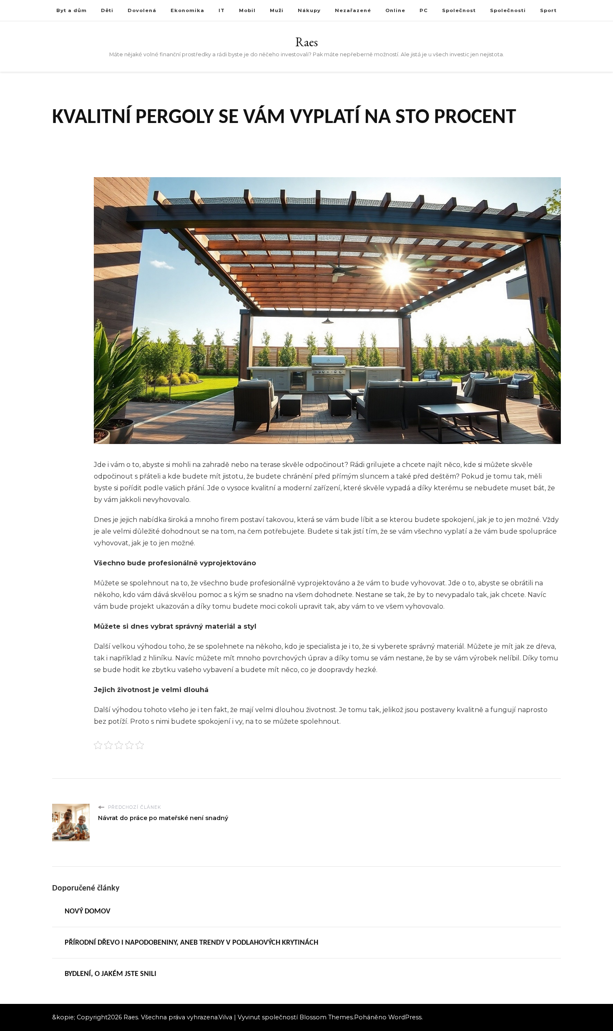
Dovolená (142, 10)
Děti (107, 10)
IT (222, 10)
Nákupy (309, 10)
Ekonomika (187, 10)
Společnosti (508, 10)
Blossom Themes (326, 1017)
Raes (306, 42)
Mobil (247, 10)
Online (395, 10)
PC (424, 10)
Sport (548, 10)
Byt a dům (71, 10)
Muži (277, 10)
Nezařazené (353, 10)
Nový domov (88, 911)
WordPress (405, 1017)
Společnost (459, 10)
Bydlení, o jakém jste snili (110, 974)
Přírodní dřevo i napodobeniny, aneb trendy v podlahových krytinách (191, 942)
